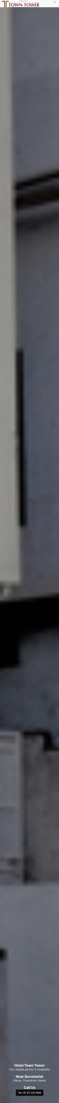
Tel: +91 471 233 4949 (29, 1092)
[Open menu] (55, 2)
